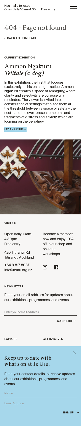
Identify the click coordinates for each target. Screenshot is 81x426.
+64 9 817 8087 (16, 265)
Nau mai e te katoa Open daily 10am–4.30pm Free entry (29, 7)
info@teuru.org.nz (18, 270)
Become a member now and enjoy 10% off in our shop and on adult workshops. (58, 244)
